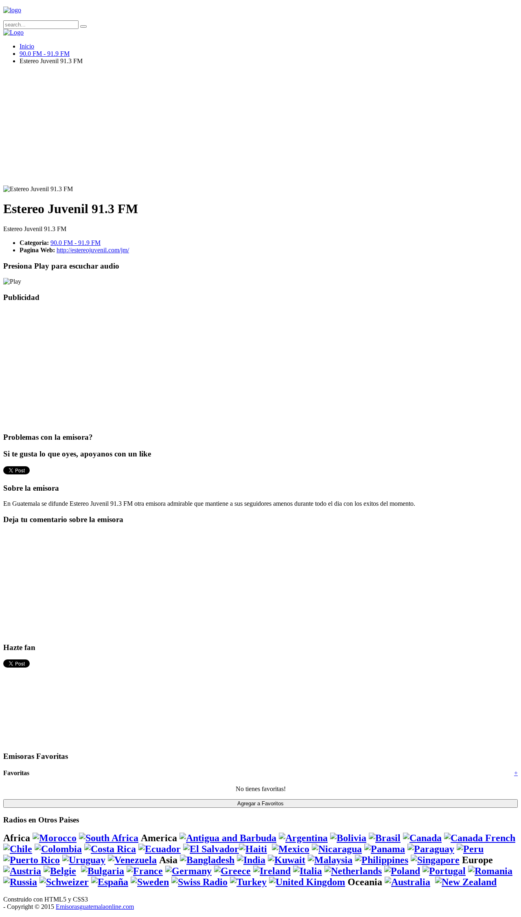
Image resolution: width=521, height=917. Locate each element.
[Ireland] (272, 871)
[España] (109, 882)
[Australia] (407, 882)
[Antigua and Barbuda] (228, 838)
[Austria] (22, 871)
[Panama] (384, 849)
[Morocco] (55, 838)
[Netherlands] (353, 871)
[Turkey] (248, 882)
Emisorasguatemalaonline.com (95, 906)
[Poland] (402, 871)
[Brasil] (385, 838)
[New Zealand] (466, 882)
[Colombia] (58, 849)
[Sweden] (150, 882)
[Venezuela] (132, 860)
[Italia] (307, 871)
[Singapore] (435, 860)
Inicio (27, 46)
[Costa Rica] (110, 849)
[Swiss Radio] (199, 882)
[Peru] (470, 849)
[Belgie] (60, 871)
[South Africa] (108, 838)
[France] (145, 871)
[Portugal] (444, 871)
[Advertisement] (247, 128)
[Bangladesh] (207, 860)
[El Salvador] (211, 849)
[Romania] (490, 871)
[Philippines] (381, 860)
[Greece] (232, 871)
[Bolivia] (348, 838)
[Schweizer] (64, 882)
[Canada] (422, 838)
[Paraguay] (430, 849)
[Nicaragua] (337, 849)
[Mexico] (290, 849)
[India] (251, 860)
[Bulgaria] (102, 871)
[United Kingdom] (307, 882)
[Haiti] (253, 849)
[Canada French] (479, 838)
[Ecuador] (159, 849)
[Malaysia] (330, 860)
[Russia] (20, 882)
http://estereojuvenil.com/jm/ (93, 250)
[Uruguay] (83, 860)
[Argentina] (303, 838)
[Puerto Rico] (31, 860)
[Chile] (17, 849)
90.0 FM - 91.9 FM (45, 53)
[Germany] (188, 871)
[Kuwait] (286, 860)
